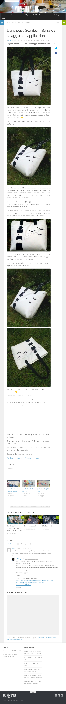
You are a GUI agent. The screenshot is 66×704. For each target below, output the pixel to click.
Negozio (58, 15)
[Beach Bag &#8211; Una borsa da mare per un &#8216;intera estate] (43, 483)
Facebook (10, 458)
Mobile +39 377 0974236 (10, 654)
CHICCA (10, 40)
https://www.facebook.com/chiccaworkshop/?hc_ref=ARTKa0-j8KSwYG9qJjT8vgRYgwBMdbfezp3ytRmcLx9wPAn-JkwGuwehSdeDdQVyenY (35, 583)
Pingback (27, 544)
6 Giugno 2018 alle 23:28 (31, 559)
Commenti (14, 544)
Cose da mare (43, 15)
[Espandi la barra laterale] (2, 22)
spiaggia (42, 506)
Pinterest (28, 458)
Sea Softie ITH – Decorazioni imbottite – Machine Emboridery (14, 528)
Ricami (27, 23)
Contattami (52, 15)
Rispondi (14, 555)
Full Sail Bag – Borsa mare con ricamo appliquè (27, 490)
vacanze (48, 506)
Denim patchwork (30, 526)
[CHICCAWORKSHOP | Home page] (21, 9)
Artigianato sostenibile (31, 15)
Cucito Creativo (11, 15)
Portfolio (4, 18)
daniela (14, 548)
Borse (9, 23)
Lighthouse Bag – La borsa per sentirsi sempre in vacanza (12, 490)
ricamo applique (34, 506)
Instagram (19, 458)
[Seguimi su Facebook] (56, 695)
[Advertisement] (29, 420)
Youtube (36, 458)
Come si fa (20, 15)
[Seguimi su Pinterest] (59, 695)
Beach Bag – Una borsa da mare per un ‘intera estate (43, 490)
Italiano (9, 1)
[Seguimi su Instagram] (62, 695)
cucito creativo (21, 506)
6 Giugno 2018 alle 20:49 (24, 548)
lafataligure (19, 559)
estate (27, 506)
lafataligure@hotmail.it (9, 657)
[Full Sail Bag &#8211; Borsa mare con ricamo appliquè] (28, 483)
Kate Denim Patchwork (49, 526)
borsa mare (13, 506)
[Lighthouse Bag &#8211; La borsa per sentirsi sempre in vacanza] (13, 483)
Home (4, 15)
